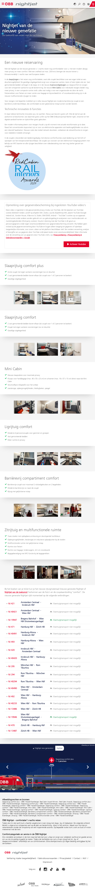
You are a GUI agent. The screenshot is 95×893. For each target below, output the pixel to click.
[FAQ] (84, 4)
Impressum (47, 862)
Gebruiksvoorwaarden (47, 858)
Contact (77, 858)
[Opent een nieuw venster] (88, 4)
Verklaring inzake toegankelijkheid (21, 858)
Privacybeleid (65, 858)
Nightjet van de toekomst (16, 592)
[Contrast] (75, 4)
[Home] (39, 4)
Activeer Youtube (77, 244)
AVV (84, 858)
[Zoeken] (79, 4)
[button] (7, 767)
